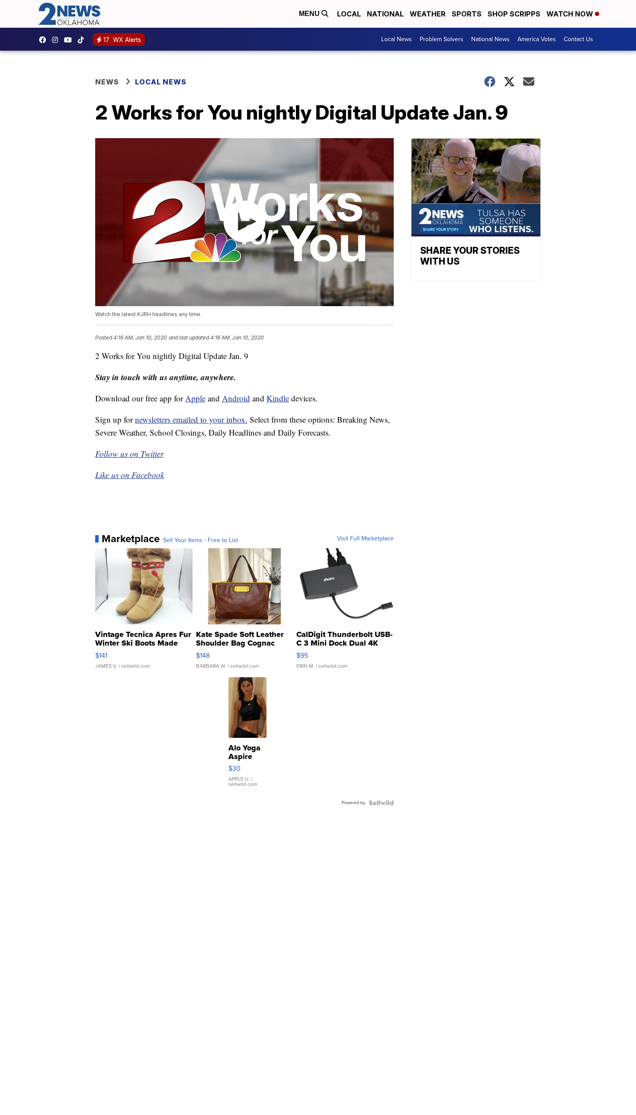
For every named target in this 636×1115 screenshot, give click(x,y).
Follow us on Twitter (129, 453)
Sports (467, 14)
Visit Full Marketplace (365, 539)
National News (490, 39)
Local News (396, 39)
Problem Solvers (441, 39)
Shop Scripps (514, 14)
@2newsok (83, 39)
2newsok (57, 39)
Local (349, 14)
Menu (310, 13)
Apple (195, 398)
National (385, 14)
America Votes (536, 39)
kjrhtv (44, 39)
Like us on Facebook (129, 474)
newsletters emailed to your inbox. (191, 419)
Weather (428, 14)
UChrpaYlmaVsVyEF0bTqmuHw (70, 39)
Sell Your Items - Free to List (200, 540)
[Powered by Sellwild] (381, 803)
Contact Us (578, 39)
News (107, 82)
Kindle (278, 398)
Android (236, 398)
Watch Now (570, 14)
